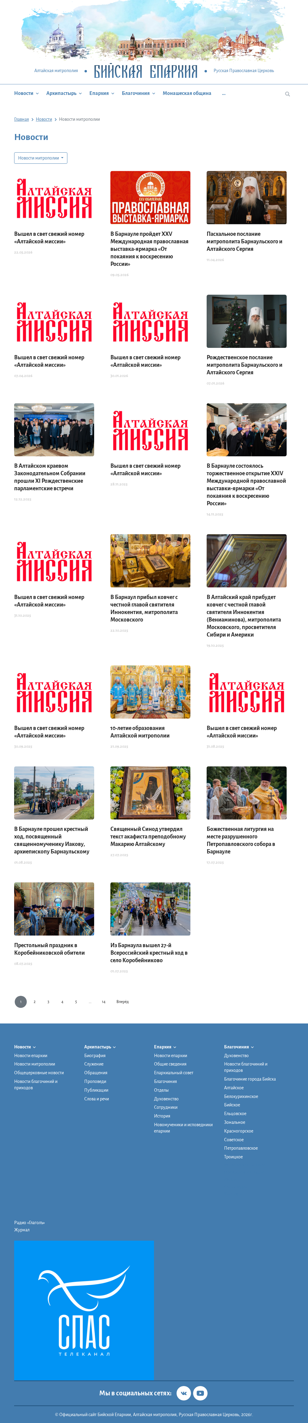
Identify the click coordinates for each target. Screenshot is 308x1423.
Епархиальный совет (173, 1072)
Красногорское (238, 1131)
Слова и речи (96, 1098)
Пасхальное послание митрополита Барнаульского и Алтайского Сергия (244, 241)
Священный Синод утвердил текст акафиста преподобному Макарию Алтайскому (148, 836)
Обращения (95, 1072)
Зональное (234, 1122)
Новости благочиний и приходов (35, 1084)
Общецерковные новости (39, 1072)
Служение (93, 1064)
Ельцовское (235, 1113)
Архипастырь (61, 93)
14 (104, 1002)
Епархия (99, 93)
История (162, 1116)
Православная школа (244, 1172)
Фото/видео (235, 1186)
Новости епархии (30, 1055)
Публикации (96, 1090)
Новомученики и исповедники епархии (183, 1127)
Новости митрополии (39, 158)
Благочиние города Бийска (250, 1079)
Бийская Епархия (146, 71)
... (224, 93)
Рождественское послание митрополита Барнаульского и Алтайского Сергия (244, 365)
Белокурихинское (241, 1096)
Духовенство (166, 1098)
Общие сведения (170, 1064)
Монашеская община (187, 93)
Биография (95, 1055)
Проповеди (95, 1081)
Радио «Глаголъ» (29, 1222)
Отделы (161, 1090)
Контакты (233, 1193)
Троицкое (233, 1156)
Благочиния (136, 93)
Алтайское (234, 1087)
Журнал (21, 1229)
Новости (23, 93)
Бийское (232, 1104)
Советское (234, 1139)
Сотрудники (165, 1107)
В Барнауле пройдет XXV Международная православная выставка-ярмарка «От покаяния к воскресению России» (149, 249)
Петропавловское (241, 1148)
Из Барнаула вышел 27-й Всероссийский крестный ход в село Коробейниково (149, 952)
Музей (230, 1179)
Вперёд (122, 1002)
